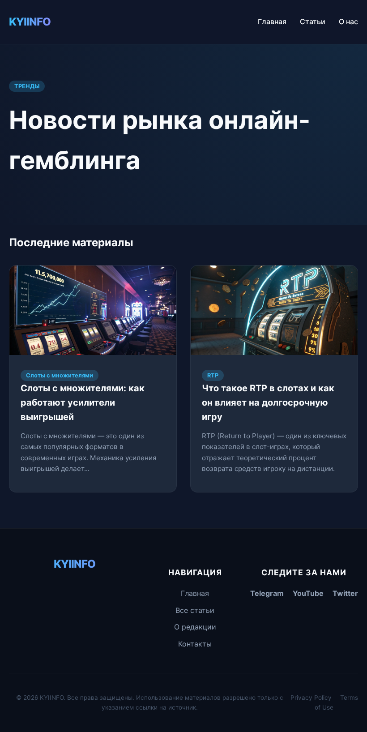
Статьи (312, 21)
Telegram (267, 593)
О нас (348, 21)
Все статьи (194, 610)
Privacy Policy (311, 697)
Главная (272, 21)
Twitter (345, 593)
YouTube (308, 593)
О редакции (195, 626)
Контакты (195, 643)
